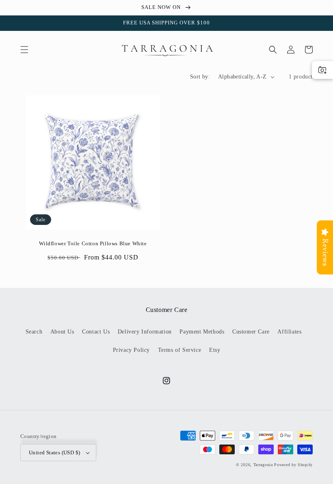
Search (34, 332)
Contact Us (96, 332)
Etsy (214, 350)
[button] (24, 50)
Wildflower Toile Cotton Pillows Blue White (93, 243)
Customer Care (251, 332)
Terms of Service (179, 350)
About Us (62, 332)
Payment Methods (201, 332)
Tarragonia (263, 464)
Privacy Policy (131, 350)
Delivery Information (145, 332)
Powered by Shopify (293, 464)
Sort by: (200, 77)
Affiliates (289, 332)
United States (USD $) (54, 452)
